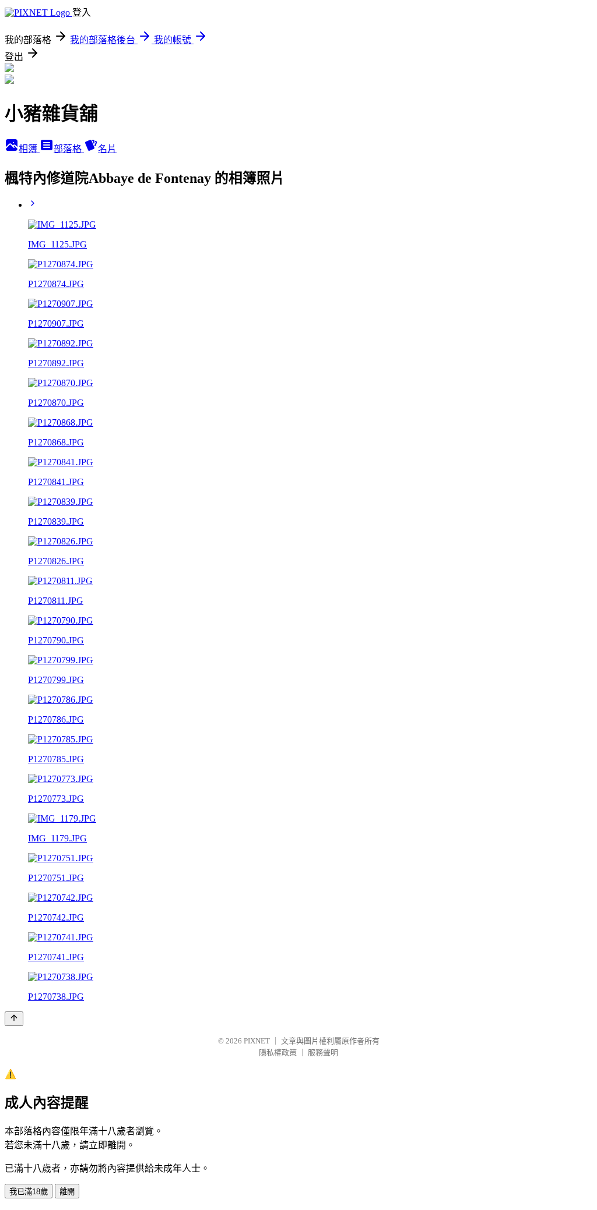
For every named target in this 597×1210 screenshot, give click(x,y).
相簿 (29, 149)
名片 (107, 149)
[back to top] (14, 1018)
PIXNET (257, 1040)
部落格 (69, 149)
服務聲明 (323, 1052)
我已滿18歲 (28, 1191)
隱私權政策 (278, 1052)
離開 (67, 1191)
